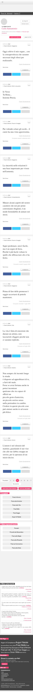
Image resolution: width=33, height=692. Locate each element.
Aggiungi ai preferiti (29, 44)
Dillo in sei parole (16, 86)
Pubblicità (22, 685)
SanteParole (4, 676)
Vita (13, 325)
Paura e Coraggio (16, 123)
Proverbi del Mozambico (16, 532)
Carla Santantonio (9, 28)
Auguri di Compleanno (8, 642)
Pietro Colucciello (27, 618)
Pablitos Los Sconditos (26, 606)
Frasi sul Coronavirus (16, 544)
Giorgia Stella (28, 589)
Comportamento (16, 197)
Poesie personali (27, 620)
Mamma (29, 600)
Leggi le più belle (15, 37)
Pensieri (16, 528)
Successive (16, 484)
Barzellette (3, 645)
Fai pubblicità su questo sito (8, 680)
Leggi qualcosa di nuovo (9, 488)
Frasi (2, 672)
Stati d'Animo (23, 652)
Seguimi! (26, 21)
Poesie (18, 31)
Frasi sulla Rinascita (16, 540)
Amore (13, 440)
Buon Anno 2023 (11, 645)
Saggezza (14, 46)
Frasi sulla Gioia (16, 548)
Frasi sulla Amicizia (16, 501)
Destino (14, 367)
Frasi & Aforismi (7, 46)
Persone (29, 591)
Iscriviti (4, 664)
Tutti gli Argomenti (25, 488)
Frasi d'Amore (25, 647)
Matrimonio (7, 652)
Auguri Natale (22, 642)
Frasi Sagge (16, 513)
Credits (27, 685)
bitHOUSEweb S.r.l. (5, 685)
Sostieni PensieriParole (16, 560)
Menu (2, 2)
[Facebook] (7, 74)
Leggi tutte (28, 37)
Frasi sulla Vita (16, 505)
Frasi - (16, 2)
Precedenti (5, 480)
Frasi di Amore (16, 497)
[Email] (25, 74)
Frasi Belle (16, 509)
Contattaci (19, 686)
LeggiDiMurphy (5, 675)
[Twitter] (16, 74)
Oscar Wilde (15, 652)
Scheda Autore (25, 23)
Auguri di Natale (16, 517)
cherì (9, 44)
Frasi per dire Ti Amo (9, 649)
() (16, 587)
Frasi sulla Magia (16, 536)
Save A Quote (4, 673)
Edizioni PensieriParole (7, 679)
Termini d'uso (13, 686)
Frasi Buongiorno (14, 648)
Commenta (25, 70)
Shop (2, 677)
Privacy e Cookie (5, 686)
